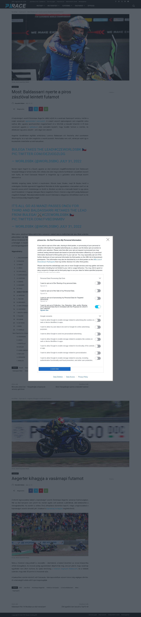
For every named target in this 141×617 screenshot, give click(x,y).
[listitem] (70, 278)
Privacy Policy (83, 377)
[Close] (109, 240)
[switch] (98, 283)
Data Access (70, 377)
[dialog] (70, 308)
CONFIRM (55, 369)
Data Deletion (58, 377)
